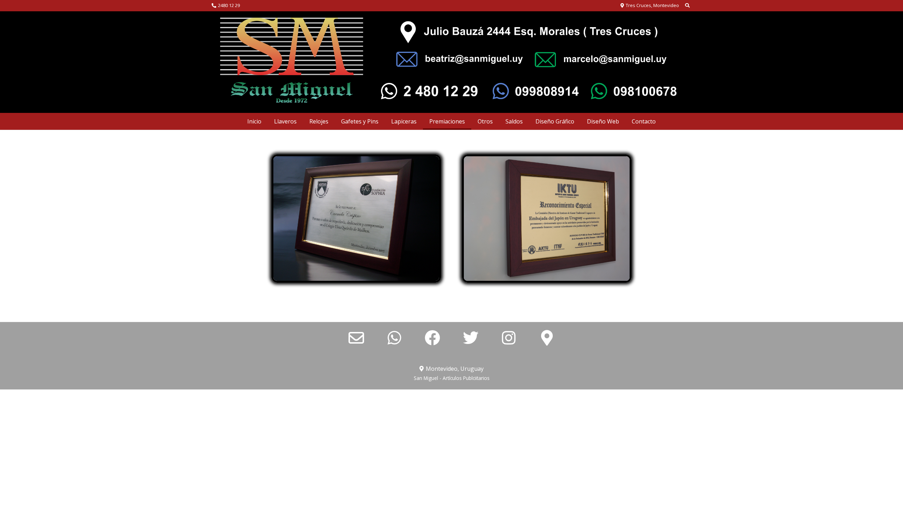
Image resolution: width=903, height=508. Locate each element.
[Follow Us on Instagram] (508, 338)
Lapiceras (404, 121)
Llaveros (285, 121)
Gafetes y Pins (359, 121)
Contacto (644, 121)
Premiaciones (447, 121)
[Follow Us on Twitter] (470, 338)
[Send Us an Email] (356, 338)
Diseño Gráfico (554, 121)
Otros (485, 121)
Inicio (254, 121)
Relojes (318, 121)
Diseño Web (603, 121)
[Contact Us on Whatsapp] (394, 338)
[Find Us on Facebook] (432, 338)
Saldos (514, 121)
